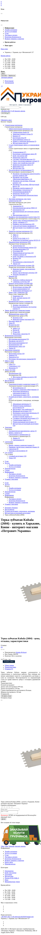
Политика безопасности (13, 37)
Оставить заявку (9, 661)
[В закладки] (1, 649)
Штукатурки (9, 876)
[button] (4, 49)
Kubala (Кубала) (21, 652)
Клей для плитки (10, 873)
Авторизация (9, 83)
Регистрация (9, 81)
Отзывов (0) (9, 669)
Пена (6, 880)
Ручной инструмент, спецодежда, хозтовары (20, 511)
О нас (7, 33)
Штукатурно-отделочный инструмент (18, 513)
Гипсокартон (9, 871)
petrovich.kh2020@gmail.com (24, 917)
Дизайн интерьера (11, 30)
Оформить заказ (6, 120)
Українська (12, 75)
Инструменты (9, 509)
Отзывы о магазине (11, 479)
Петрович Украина (11, 508)
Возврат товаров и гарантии (14, 39)
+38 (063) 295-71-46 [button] (7, 917)
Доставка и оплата (11, 35)
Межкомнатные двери (12, 882)
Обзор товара (9, 665)
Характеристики (10, 667)
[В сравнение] (3, 649)
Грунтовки (8, 874)
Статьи (7, 470)
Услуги (7, 463)
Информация (9, 472)
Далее (3, 819)
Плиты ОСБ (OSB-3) (12, 878)
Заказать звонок (19, 111)
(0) (2, 647)
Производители (10, 468)
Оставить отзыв (6, 696)
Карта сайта (9, 862)
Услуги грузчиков (11, 31)
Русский (4, 75)
